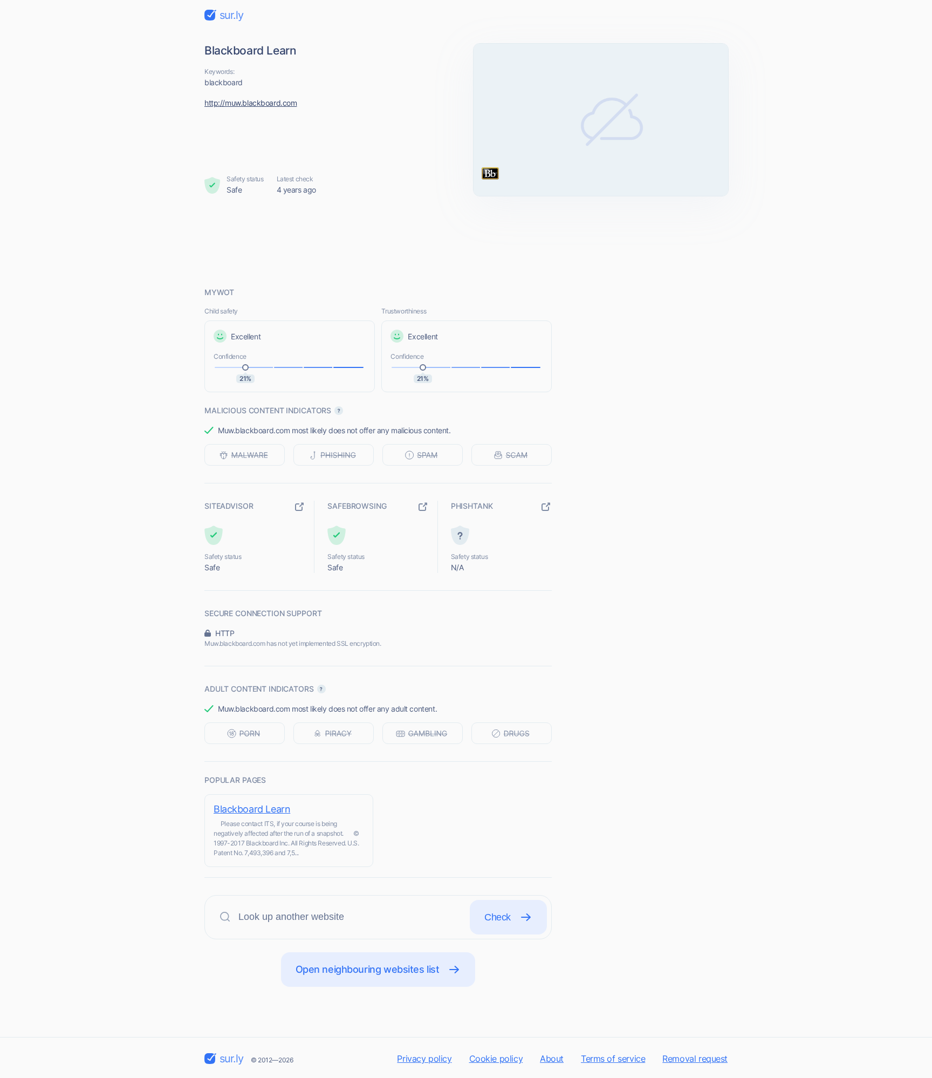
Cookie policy (496, 1058)
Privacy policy (424, 1058)
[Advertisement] (466, 241)
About (552, 1058)
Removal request (695, 1058)
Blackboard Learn (252, 809)
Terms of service (613, 1058)
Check (497, 917)
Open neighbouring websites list (368, 969)
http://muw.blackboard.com (250, 102)
